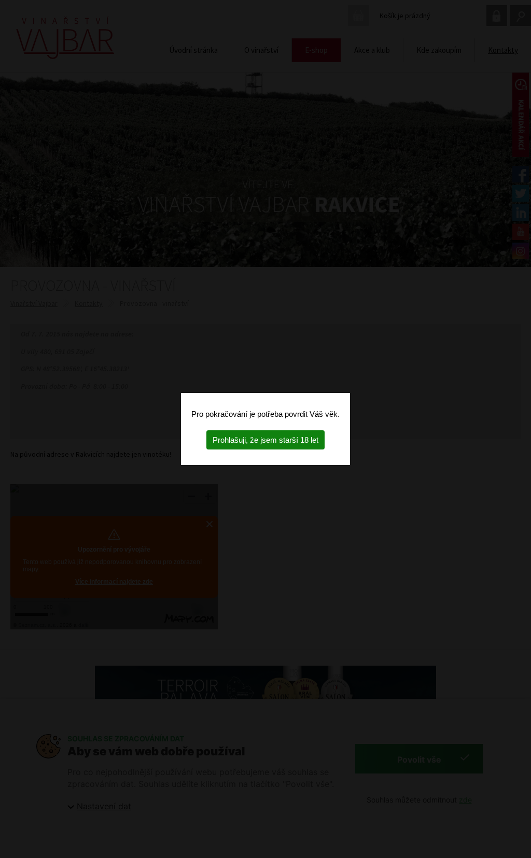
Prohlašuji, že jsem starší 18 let (265, 439)
